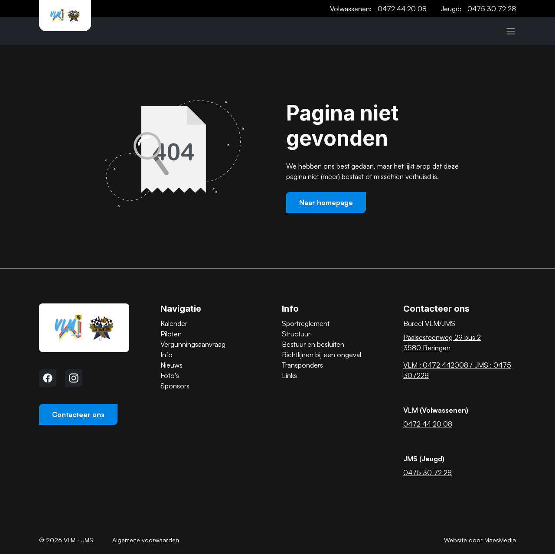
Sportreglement (306, 323)
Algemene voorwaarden (145, 540)
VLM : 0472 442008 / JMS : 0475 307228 (457, 370)
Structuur (296, 333)
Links (289, 375)
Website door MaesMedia (480, 540)
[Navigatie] (510, 31)
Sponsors (174, 385)
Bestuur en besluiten (313, 344)
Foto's (169, 375)
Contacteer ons (78, 414)
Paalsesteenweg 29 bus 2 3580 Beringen (442, 342)
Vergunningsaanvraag (192, 344)
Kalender (173, 323)
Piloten (171, 333)
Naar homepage (326, 202)
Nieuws (171, 365)
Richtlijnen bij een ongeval (321, 354)
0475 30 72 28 (491, 8)
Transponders (302, 365)
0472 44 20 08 (402, 8)
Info (166, 354)
